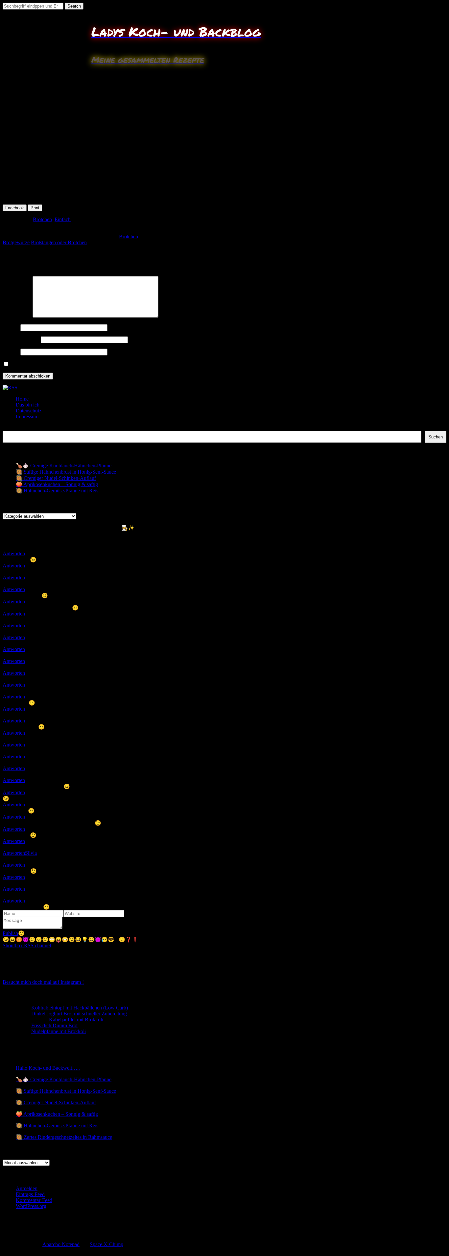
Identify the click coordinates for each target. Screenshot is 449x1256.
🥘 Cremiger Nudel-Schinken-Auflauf (56, 478)
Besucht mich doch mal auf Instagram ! (43, 982)
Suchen (10, 428)
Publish (10, 933)
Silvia (31, 853)
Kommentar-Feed (34, 1200)
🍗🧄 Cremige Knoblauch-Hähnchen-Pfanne (63, 465)
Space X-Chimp (106, 1244)
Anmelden (26, 1188)
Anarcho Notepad (61, 1244)
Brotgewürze (16, 242)
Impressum (27, 416)
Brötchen (42, 219)
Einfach (63, 219)
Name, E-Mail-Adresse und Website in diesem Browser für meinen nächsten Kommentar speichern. (114, 364)
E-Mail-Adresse (21, 339)
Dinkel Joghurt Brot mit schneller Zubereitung (79, 1013)
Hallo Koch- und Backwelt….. (48, 1068)
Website (11, 351)
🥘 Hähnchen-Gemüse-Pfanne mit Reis (57, 490)
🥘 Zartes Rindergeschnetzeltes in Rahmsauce (64, 1137)
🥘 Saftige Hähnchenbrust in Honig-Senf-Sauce (66, 472)
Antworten (14, 553)
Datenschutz (28, 410)
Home (22, 399)
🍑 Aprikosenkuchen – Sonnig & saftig (57, 484)
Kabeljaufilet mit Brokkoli (76, 1019)
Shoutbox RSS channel (27, 945)
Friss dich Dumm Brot (54, 1025)
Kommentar (17, 316)
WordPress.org (31, 1206)
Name (11, 327)
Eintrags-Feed (30, 1194)
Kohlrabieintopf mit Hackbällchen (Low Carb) (79, 1007)
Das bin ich (27, 404)
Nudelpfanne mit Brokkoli (58, 1031)
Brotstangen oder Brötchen (59, 242)
